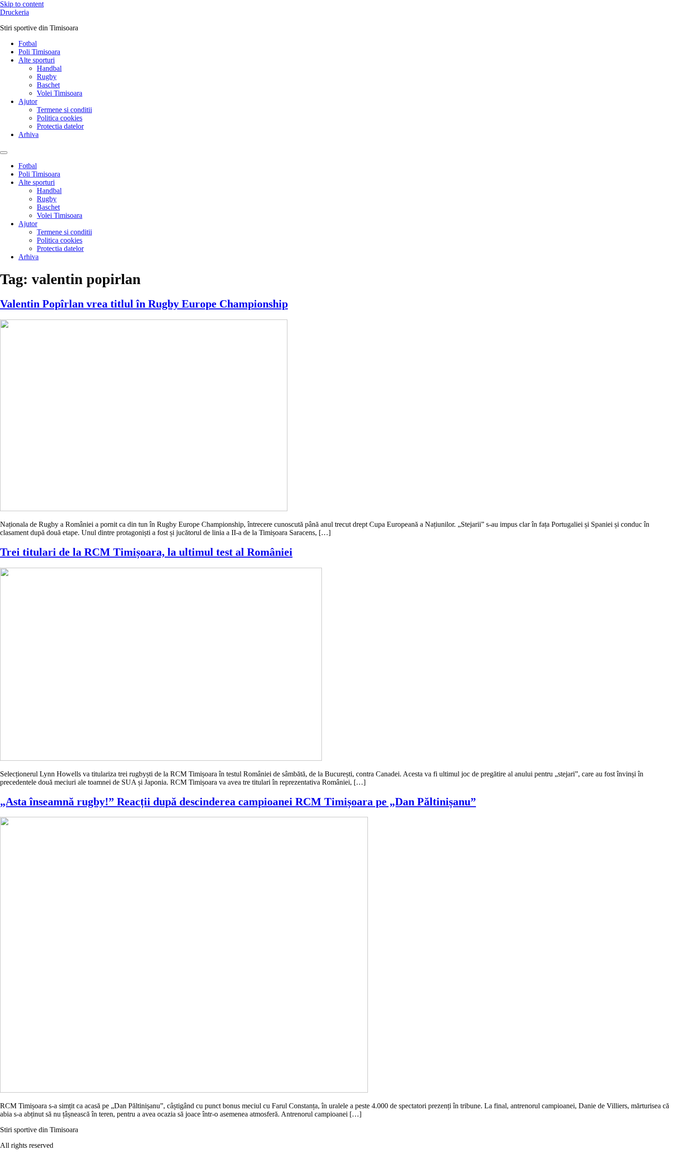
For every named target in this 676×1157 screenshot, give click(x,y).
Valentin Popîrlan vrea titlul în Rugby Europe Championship (144, 304)
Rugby (47, 76)
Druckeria (14, 12)
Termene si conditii (64, 110)
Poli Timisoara (39, 52)
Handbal (49, 68)
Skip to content (22, 4)
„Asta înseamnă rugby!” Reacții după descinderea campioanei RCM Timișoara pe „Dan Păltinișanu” (238, 802)
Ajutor (27, 101)
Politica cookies (59, 118)
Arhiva (28, 134)
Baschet (48, 85)
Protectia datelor (60, 126)
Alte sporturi (36, 60)
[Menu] (3, 152)
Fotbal (27, 43)
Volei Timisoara (59, 93)
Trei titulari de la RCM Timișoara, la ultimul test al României (146, 552)
